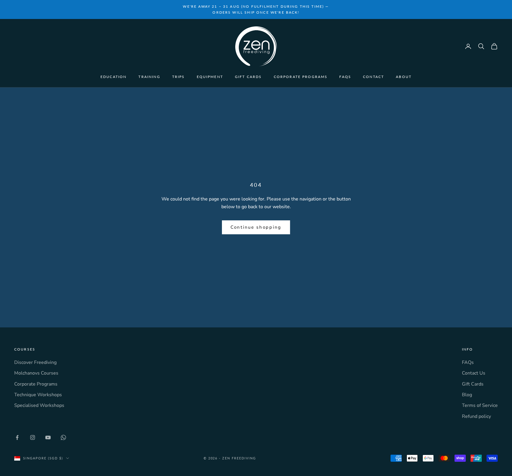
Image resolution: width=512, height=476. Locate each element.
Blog (467, 394)
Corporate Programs (301, 76)
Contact (373, 76)
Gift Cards (248, 76)
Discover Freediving (35, 362)
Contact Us (473, 373)
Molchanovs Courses (36, 373)
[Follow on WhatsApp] (63, 437)
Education (113, 76)
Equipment (210, 76)
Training (149, 76)
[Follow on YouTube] (48, 437)
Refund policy (476, 416)
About (404, 76)
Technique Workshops (38, 394)
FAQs (345, 76)
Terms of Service (480, 405)
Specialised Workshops (39, 405)
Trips (178, 76)
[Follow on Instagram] (33, 437)
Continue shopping (256, 227)
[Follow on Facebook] (17, 437)
